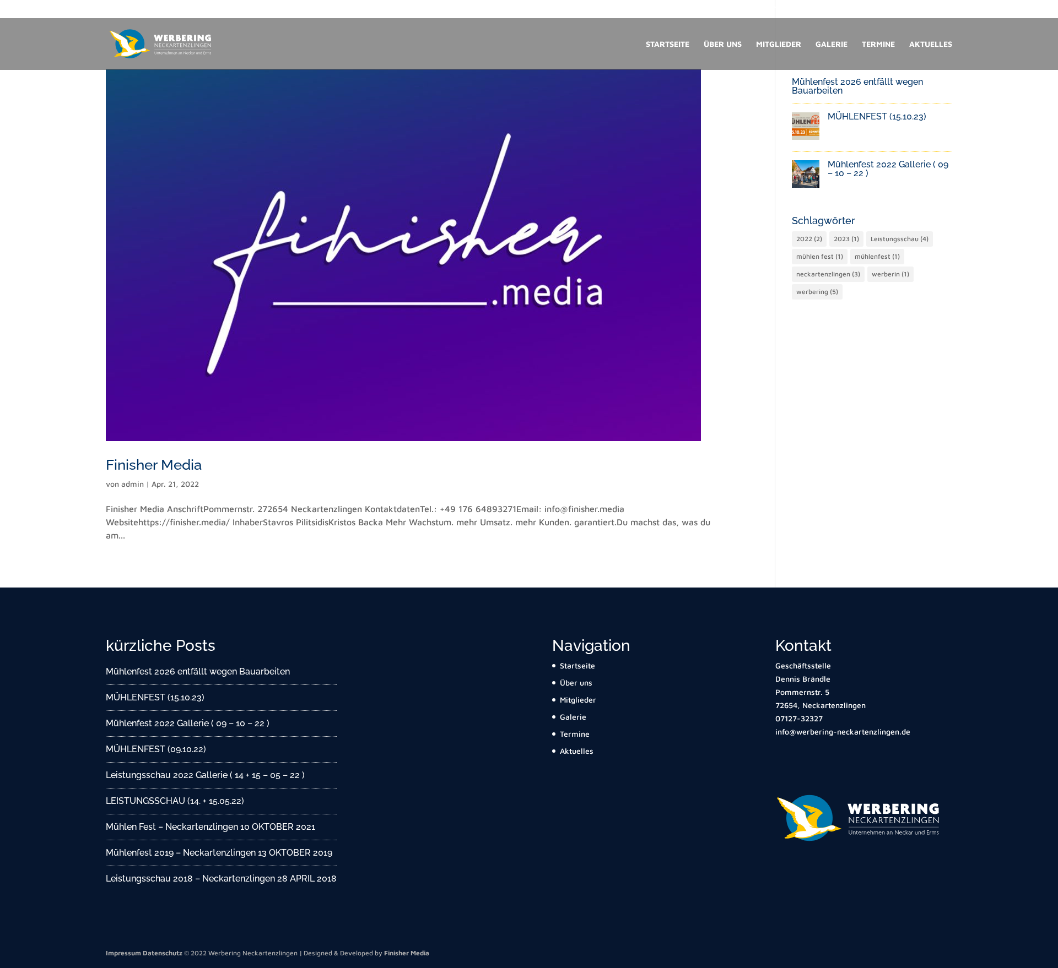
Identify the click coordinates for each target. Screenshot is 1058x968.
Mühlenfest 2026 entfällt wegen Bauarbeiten (857, 86)
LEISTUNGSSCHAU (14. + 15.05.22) (175, 801)
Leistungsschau (900, 239)
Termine (878, 44)
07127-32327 (799, 718)
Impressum (123, 953)
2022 (809, 239)
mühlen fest (819, 256)
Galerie (832, 44)
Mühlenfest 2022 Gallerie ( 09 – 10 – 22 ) (888, 168)
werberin (890, 274)
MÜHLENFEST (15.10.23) (877, 116)
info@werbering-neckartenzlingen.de (889, 9)
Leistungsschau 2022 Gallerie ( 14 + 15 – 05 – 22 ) (205, 775)
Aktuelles (930, 44)
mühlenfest (877, 256)
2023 (846, 239)
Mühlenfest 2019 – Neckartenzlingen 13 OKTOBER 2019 (219, 852)
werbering (817, 291)
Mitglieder (778, 44)
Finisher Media (154, 464)
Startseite (667, 44)
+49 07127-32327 (785, 9)
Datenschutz (162, 953)
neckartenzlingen (828, 274)
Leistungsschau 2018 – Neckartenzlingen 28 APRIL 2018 (221, 878)
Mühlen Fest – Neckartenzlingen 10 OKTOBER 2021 (210, 827)
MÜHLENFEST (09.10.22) (156, 749)
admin (132, 483)
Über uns (723, 44)
